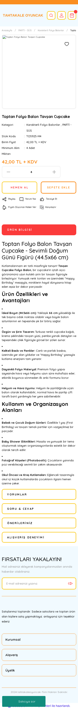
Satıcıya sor (26, 701)
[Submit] (70, 583)
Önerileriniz (20, 523)
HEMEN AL (19, 187)
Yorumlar (17, 494)
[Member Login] (61, 15)
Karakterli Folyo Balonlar (43, 124)
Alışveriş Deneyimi (25, 537)
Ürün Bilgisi (19, 229)
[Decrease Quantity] (8, 172)
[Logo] (22, 15)
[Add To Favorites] (66, 44)
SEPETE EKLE (58, 187)
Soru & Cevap (20, 508)
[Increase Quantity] (54, 172)
